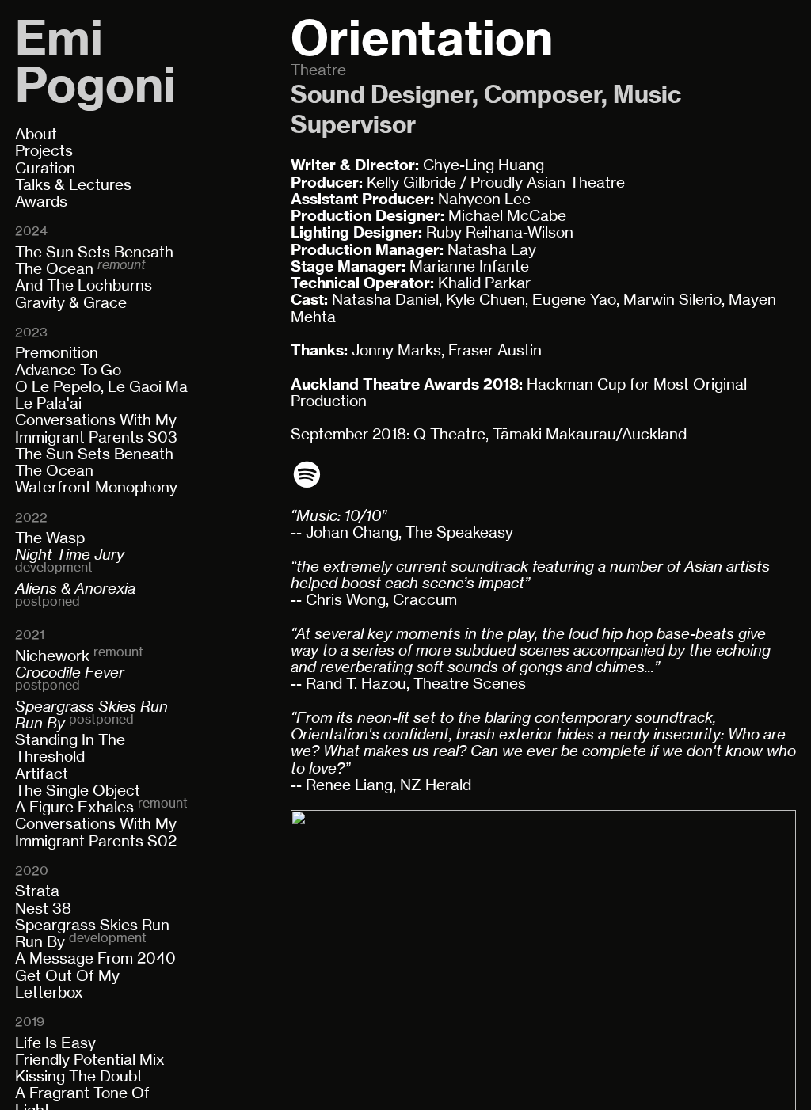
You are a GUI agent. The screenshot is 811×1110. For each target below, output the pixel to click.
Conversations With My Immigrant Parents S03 (96, 428)
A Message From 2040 (95, 958)
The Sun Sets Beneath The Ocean (94, 260)
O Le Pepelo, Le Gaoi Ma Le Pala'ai (101, 395)
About (36, 134)
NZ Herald (435, 785)
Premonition (56, 353)
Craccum (425, 600)
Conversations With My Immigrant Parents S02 (96, 832)
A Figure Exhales (74, 807)
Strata (37, 891)
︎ (307, 475)
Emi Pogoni (95, 62)
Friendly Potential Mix (90, 1060)
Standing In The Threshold (70, 748)
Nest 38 (43, 908)
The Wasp (50, 538)
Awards (41, 201)
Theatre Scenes (469, 684)
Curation (45, 168)
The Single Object (77, 790)
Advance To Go (68, 370)
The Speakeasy (459, 532)
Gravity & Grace (71, 303)
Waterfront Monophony (96, 487)
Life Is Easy (55, 1043)
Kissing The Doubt (79, 1076)
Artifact (41, 774)
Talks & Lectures (73, 185)
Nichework (52, 656)
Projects (44, 151)
